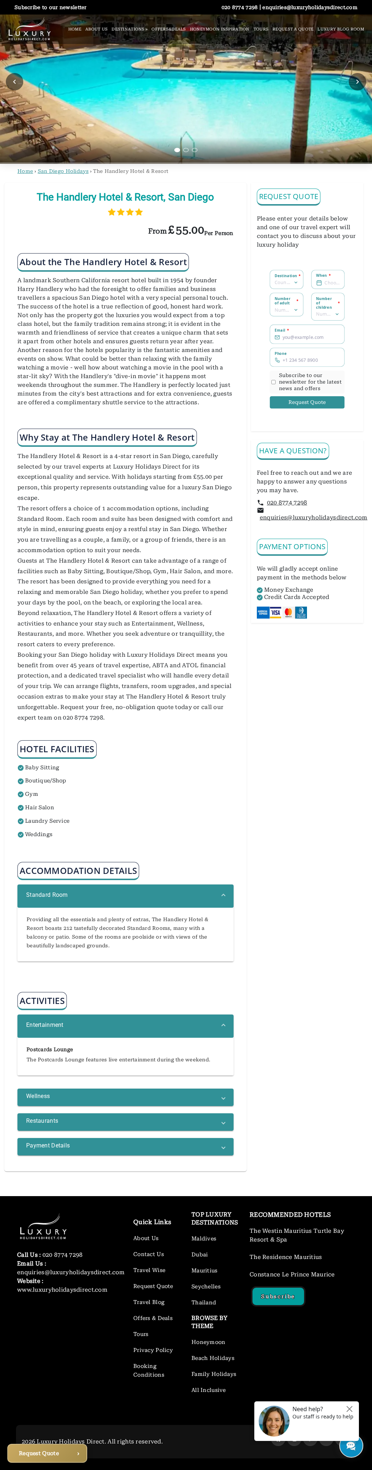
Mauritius (204, 1270)
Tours (140, 1334)
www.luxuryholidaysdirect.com (62, 1289)
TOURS (261, 29)
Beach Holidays (212, 1358)
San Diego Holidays (63, 171)
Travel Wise (149, 1270)
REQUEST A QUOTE (293, 29)
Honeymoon (208, 1342)
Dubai (199, 1254)
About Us (145, 1238)
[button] (125, 896)
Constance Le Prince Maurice (292, 1274)
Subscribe (278, 1296)
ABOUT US (96, 29)
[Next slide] (357, 81)
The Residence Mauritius (286, 1257)
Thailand (203, 1302)
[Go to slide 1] (177, 150)
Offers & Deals (153, 1318)
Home (25, 171)
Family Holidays (213, 1374)
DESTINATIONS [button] (129, 29)
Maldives (203, 1238)
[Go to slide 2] (186, 150)
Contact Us (148, 1254)
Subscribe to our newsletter (51, 7)
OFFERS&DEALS (168, 29)
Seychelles (206, 1286)
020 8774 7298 (287, 502)
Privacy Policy (153, 1350)
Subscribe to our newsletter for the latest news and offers (310, 382)
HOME (74, 29)
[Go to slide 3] (195, 150)
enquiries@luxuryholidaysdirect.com (314, 517)
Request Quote (307, 402)
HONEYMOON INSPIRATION (220, 29)
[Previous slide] (14, 81)
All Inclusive (208, 1390)
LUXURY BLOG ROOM (341, 29)
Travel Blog (149, 1302)
